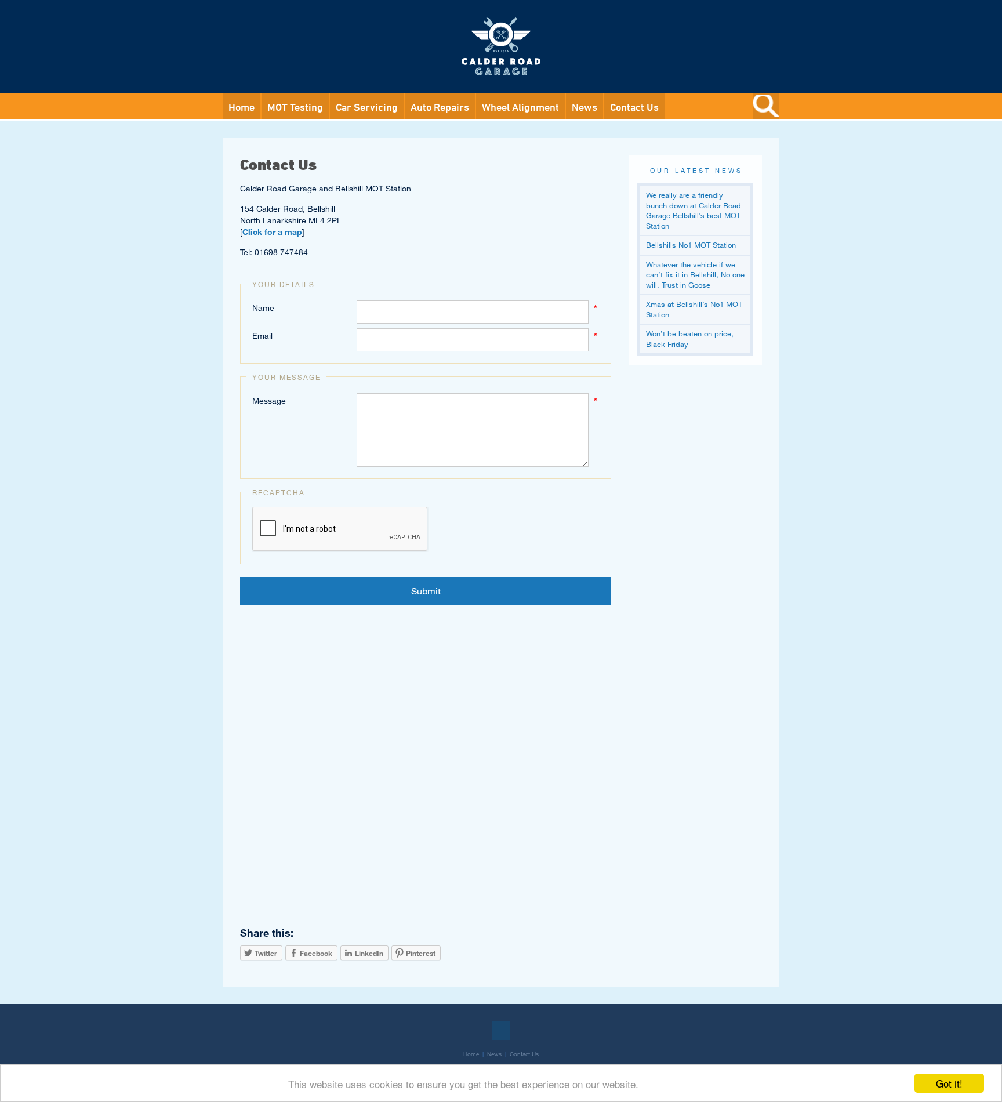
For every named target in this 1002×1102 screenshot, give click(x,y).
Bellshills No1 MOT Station (691, 244)
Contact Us (634, 107)
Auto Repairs (440, 107)
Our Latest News (696, 170)
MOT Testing (295, 107)
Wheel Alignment (520, 107)
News (584, 107)
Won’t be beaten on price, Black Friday (690, 339)
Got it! (949, 1083)
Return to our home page (501, 19)
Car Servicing (367, 107)
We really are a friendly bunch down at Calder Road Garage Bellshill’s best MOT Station (693, 210)
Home (241, 107)
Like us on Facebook (501, 1030)
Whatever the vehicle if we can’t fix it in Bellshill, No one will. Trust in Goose (695, 274)
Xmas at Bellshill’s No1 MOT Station (694, 309)
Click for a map (272, 232)
